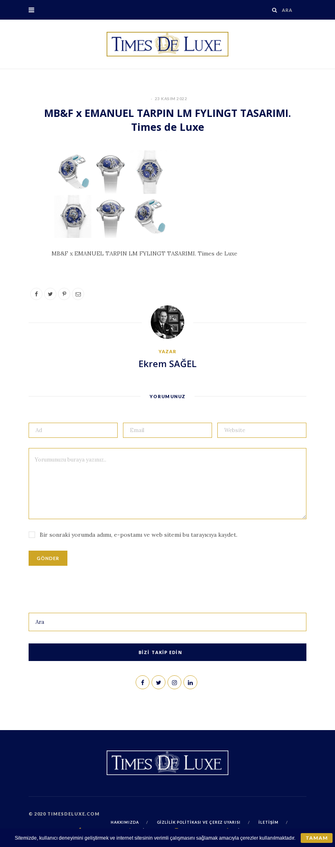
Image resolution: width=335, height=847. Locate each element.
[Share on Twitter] (25, 202)
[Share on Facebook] (25, 181)
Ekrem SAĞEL (167, 363)
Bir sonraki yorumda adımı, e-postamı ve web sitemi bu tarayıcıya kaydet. (138, 534)
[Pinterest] (25, 223)
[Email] (25, 244)
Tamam (316, 838)
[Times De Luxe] (167, 44)
